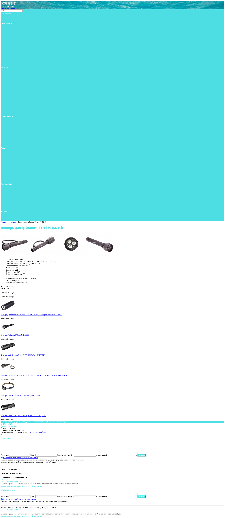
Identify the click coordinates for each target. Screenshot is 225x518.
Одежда (6, 47)
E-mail (32, 455)
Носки (5, 45)
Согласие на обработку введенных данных (20, 499)
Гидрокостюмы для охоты (13, 30)
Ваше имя (5, 455)
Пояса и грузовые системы (13, 36)
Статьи (5, 15)
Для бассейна (6, 184)
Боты (5, 72)
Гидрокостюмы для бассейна (14, 159)
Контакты (7, 21)
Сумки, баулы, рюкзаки (12, 59)
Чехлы (5, 64)
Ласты (5, 34)
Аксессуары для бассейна (13, 154)
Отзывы (6, 19)
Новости (6, 17)
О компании (6, 13)
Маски (5, 40)
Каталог (4, 222)
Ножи (5, 42)
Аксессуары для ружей (12, 28)
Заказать (141, 455)
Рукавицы (7, 55)
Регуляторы (7, 78)
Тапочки (6, 106)
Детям (3, 148)
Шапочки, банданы (10, 146)
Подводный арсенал (9, 2)
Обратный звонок (8, 8)
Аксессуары (7, 26)
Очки (5, 133)
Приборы (6, 51)
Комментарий (101, 455)
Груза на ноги (8, 32)
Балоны (6, 83)
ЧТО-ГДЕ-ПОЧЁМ (37, 432)
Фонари (6, 61)
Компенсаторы (9, 80)
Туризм (4, 211)
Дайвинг (4, 68)
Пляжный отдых (7, 116)
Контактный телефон (65, 455)
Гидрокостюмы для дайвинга (14, 74)
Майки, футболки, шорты (13, 38)
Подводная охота (8, 23)
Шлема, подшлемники (12, 66)
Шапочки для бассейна (12, 182)
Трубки (6, 57)
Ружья (5, 53)
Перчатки (6, 49)
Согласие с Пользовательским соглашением (20, 458)
